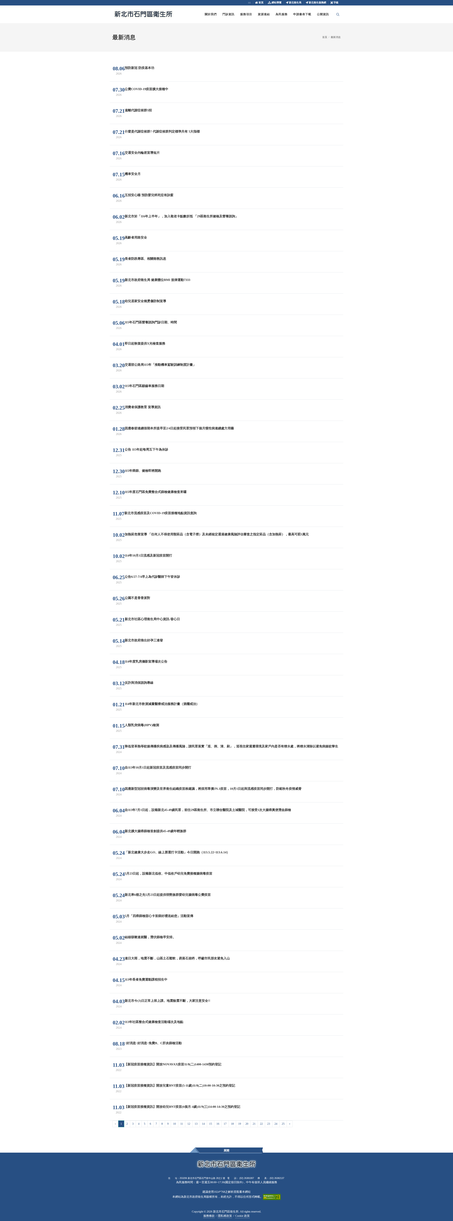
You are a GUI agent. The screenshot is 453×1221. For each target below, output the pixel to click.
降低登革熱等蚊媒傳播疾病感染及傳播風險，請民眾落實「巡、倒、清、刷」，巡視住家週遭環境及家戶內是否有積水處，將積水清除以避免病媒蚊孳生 (231, 746)
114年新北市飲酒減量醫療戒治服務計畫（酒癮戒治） (162, 704)
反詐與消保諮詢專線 (139, 682)
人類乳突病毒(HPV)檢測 (142, 725)
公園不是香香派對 (137, 598)
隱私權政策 (225, 1215)
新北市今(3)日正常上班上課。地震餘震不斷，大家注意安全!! (167, 1000)
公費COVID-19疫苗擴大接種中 (146, 89)
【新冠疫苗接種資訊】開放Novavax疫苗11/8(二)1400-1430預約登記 (172, 1064)
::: (249, 2)
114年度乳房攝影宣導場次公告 (146, 661)
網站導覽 (277, 2)
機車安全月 (133, 174)
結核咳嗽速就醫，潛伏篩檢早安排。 (150, 937)
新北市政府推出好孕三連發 (144, 640)
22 (261, 1123)
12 (188, 1123)
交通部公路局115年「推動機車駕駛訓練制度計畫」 (160, 364)
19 (239, 1123)
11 (181, 1123)
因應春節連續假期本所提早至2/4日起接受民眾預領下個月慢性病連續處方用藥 (179, 428)
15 (210, 1123)
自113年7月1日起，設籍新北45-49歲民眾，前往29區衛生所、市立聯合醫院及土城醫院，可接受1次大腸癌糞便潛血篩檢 (208, 810)
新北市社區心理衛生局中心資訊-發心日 (152, 619)
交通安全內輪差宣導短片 (142, 152)
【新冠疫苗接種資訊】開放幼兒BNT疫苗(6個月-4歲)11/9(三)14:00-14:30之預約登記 (182, 1106)
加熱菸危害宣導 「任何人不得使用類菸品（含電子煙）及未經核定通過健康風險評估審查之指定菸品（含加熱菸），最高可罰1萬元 (217, 534)
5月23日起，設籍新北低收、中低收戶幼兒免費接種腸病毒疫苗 (168, 873)
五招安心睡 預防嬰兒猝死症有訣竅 (149, 195)
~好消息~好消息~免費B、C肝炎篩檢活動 (153, 1043)
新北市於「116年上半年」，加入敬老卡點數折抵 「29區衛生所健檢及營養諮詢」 (181, 216)
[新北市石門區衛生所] (143, 14)
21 (254, 1123)
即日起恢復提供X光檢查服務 (145, 343)
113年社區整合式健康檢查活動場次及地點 (154, 1022)
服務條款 (209, 1215)
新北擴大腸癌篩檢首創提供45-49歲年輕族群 (155, 831)
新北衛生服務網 (317, 2)
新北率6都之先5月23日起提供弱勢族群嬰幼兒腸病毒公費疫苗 (168, 894)
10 (174, 1123)
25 (283, 1123)
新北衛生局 (295, 2)
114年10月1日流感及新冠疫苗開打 (148, 555)
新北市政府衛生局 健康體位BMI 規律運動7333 (157, 280)
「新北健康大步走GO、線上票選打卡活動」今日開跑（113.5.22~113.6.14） (177, 852)
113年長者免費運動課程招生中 (146, 979)
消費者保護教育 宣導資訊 (143, 407)
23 (268, 1123)
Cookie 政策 (242, 1215)
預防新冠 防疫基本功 (139, 68)
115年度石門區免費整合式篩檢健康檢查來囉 (156, 492)
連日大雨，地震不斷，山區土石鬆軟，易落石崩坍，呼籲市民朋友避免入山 (177, 958)
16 (217, 1123)
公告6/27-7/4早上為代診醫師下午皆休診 (152, 576)
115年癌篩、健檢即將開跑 (143, 470)
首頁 (261, 2)
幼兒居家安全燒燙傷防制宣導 (145, 301)
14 (203, 1123)
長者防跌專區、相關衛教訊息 (145, 258)
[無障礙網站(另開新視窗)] (272, 1196)
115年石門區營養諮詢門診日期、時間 (151, 322)
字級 (336, 2)
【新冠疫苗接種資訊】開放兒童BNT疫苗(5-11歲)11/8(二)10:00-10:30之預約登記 (179, 1085)
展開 (226, 1150)
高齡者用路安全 (136, 237)
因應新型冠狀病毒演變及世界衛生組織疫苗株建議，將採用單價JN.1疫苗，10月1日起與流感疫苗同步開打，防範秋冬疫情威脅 (213, 788)
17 (225, 1123)
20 (246, 1123)
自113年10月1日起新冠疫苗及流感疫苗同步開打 (158, 767)
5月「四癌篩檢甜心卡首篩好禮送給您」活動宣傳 (159, 916)
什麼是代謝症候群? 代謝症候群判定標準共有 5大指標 (162, 131)
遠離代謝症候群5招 (138, 110)
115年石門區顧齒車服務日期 (144, 386)
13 (196, 1123)
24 (275, 1123)
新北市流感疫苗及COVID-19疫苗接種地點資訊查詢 (160, 513)
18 (232, 1123)
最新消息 (336, 37)
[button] (210, 14)
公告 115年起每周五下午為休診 (146, 449)
